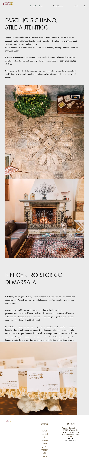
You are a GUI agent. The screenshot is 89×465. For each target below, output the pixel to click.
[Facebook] (72, 439)
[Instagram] (69, 439)
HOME (44, 430)
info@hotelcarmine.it (73, 434)
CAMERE (44, 440)
